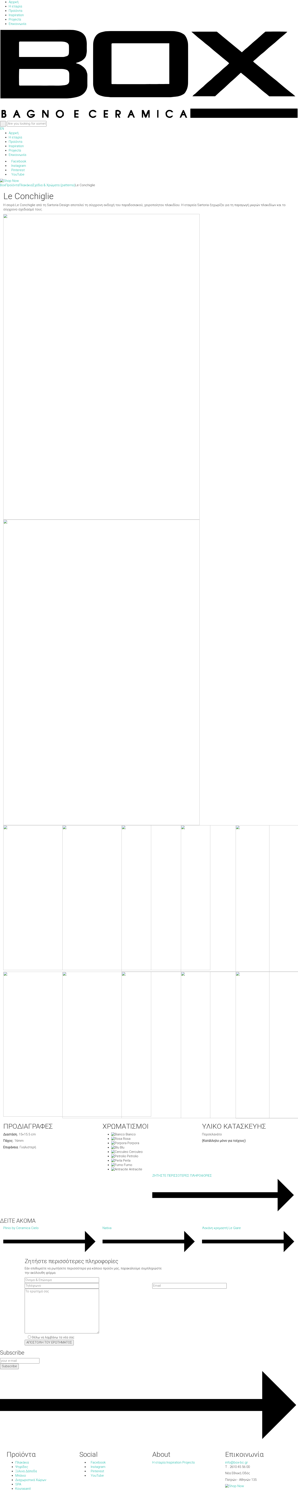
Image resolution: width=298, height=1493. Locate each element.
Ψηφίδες (21, 1467)
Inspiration (174, 1462)
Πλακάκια (22, 1462)
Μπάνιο (20, 1476)
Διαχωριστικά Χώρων (30, 1480)
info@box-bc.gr (236, 1462)
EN (2, 129)
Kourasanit (23, 1489)
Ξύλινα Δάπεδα (26, 1471)
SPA (18, 1484)
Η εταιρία (159, 1462)
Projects (188, 1462)
